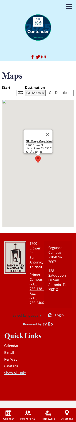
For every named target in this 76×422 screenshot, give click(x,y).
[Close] (47, 135)
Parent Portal (27, 419)
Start (6, 87)
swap (21, 92)
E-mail (9, 352)
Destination (35, 87)
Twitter (38, 57)
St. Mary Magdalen (39, 141)
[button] (38, 159)
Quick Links (23, 335)
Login (55, 315)
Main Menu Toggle (69, 6)
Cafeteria (11, 366)
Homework (48, 419)
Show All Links (15, 373)
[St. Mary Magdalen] (38, 27)
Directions (67, 419)
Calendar (11, 345)
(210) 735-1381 (37, 286)
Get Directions (59, 93)
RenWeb (11, 359)
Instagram (43, 57)
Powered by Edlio (38, 324)
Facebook (32, 57)
